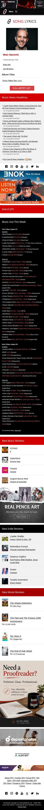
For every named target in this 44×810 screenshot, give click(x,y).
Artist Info (7, 65)
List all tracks (8, 69)
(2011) (12, 81)
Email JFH (30, 778)
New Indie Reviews (12, 528)
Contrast (13, 573)
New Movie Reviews (13, 592)
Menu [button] (11, 12)
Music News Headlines (15, 97)
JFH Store (7, 783)
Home (22, 786)
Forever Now (15, 461)
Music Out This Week (14, 221)
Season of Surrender (18, 482)
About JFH (9, 778)
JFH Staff (16, 781)
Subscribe (37, 783)
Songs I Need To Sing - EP (20, 539)
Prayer (28, 783)
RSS (30, 159)
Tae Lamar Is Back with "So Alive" (16, 136)
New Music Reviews (13, 440)
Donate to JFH (18, 783)
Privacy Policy (22, 807)
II (10, 451)
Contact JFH (20, 778)
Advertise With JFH (29, 781)
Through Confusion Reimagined (22, 550)
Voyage (13, 472)
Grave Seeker (15, 583)
